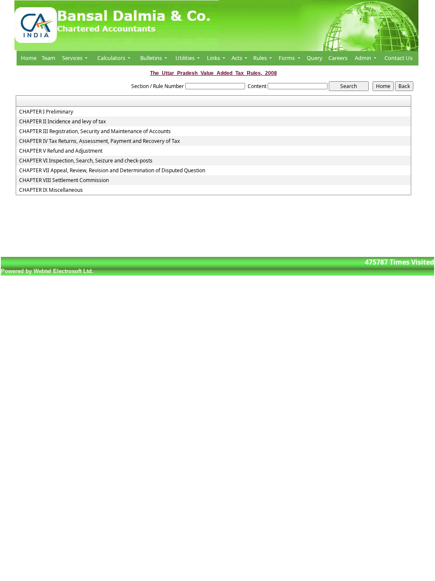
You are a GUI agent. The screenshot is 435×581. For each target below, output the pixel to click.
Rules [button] (260, 58)
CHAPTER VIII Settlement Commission (64, 180)
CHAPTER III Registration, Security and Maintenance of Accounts (95, 131)
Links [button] (214, 58)
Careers (337, 58)
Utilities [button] (185, 58)
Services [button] (73, 58)
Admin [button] (364, 58)
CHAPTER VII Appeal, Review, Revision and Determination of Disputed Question (112, 170)
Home (29, 58)
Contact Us (398, 58)
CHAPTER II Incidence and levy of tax (62, 121)
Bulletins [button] (151, 58)
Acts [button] (237, 58)
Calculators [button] (112, 58)
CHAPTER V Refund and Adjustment (60, 151)
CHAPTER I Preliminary (46, 111)
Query (314, 58)
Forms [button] (287, 58)
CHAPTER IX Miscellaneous (51, 190)
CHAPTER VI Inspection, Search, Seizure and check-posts (86, 160)
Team (48, 58)
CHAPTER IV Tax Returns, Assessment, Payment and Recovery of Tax (99, 141)
